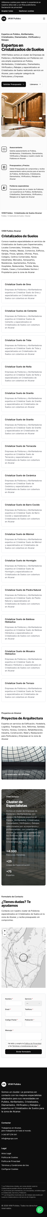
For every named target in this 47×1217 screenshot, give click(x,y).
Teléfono (29, 1009)
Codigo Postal (11, 1020)
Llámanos (34, 84)
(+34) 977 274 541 (9, 1134)
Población (29, 1020)
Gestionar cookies (26, 11)
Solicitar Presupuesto (12, 84)
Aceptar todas (7, 11)
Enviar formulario (23, 1052)
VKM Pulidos (14, 18)
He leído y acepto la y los (24, 1044)
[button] (23, 957)
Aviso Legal (6, 1153)
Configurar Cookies (9, 1169)
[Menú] (44, 18)
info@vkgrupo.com (9, 1138)
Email (8, 1009)
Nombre (9, 999)
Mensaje (9, 1030)
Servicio (29, 999)
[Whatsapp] (39, 1209)
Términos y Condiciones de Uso (24, 1046)
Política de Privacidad (32, 1043)
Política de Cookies (9, 1157)
